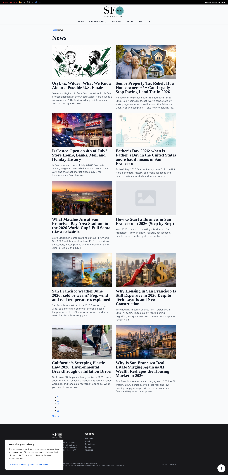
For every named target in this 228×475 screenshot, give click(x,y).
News (81, 21)
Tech (130, 21)
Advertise (89, 450)
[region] (34, 455)
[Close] (60, 442)
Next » (55, 416)
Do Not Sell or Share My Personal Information (28, 464)
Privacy (173, 464)
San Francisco (97, 21)
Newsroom (89, 438)
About (87, 441)
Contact (88, 447)
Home (54, 30)
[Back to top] (221, 468)
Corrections (90, 444)
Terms (164, 464)
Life (140, 21)
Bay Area (116, 21)
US (149, 21)
